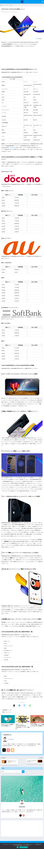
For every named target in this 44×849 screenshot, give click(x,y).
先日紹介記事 (13, 147)
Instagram (8, 752)
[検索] (23, 771)
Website (12, 752)
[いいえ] (42, 846)
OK (17, 847)
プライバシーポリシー (24, 847)
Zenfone (10, 710)
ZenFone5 (8, 712)
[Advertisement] (22, 57)
